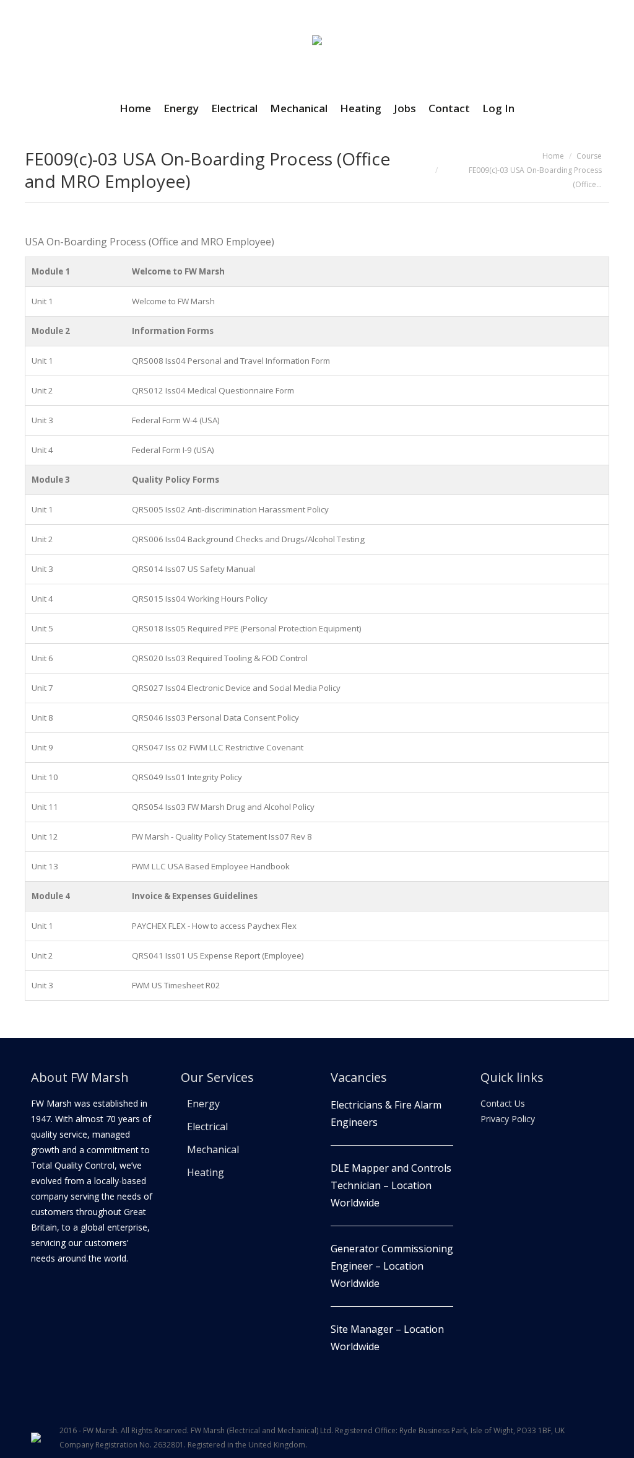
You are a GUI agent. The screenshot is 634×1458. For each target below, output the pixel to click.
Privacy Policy (507, 1119)
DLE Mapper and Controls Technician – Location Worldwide (391, 1185)
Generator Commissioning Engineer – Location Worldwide (392, 1266)
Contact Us (502, 1103)
